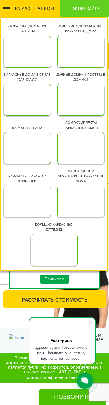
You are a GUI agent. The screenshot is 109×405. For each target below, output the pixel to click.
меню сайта (86, 8)
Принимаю (54, 279)
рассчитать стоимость (54, 300)
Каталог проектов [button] (34, 8)
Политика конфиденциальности (54, 377)
